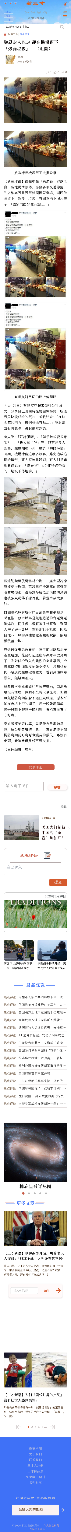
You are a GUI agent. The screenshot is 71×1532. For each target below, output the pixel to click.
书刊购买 (35, 1482)
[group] (39, 15)
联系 (8, 16)
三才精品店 (35, 1471)
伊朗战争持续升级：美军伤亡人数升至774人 (51, 965)
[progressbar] (51, 12)
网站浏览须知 (37, 1528)
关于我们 (35, 1454)
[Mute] (45, 12)
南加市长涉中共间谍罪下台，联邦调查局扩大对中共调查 (18, 965)
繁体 (65, 11)
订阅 (8, 20)
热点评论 (25, 34)
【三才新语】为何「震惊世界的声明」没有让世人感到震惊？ (34, 1397)
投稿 (8, 12)
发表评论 (35, 767)
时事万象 (13, 34)
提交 (57, 787)
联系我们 (35, 1459)
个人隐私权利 (51, 1525)
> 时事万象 (48, 818)
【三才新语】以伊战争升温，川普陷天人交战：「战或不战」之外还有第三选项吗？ (35, 1255)
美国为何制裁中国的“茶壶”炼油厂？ (53, 833)
